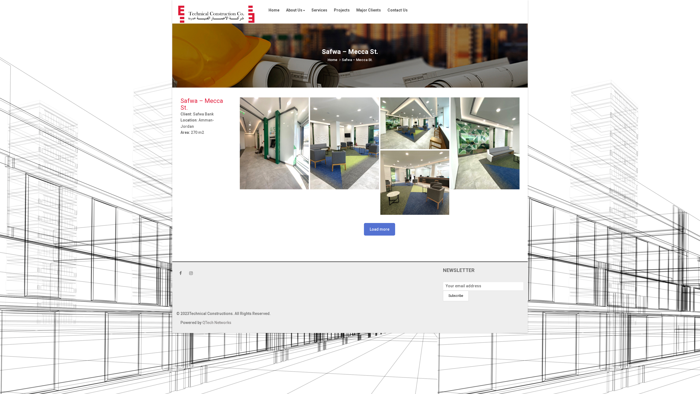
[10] (344, 143)
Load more (379, 229)
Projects (342, 10)
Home (274, 10)
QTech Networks (216, 322)
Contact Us (397, 10)
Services (319, 10)
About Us (294, 10)
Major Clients (368, 10)
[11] (274, 143)
